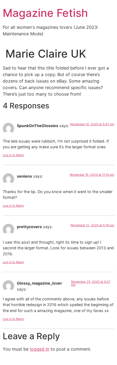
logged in (39, 349)
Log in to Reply (13, 155)
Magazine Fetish (45, 13)
